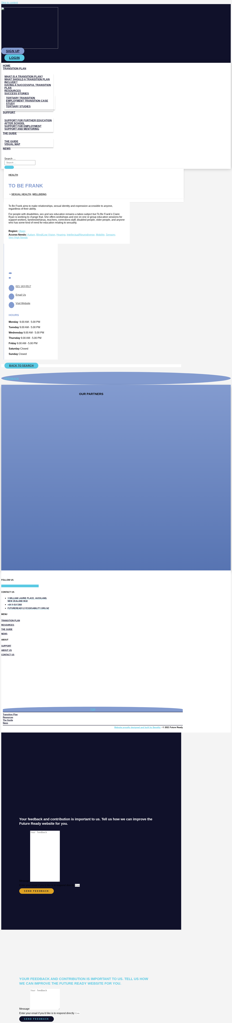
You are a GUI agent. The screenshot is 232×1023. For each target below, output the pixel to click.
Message (24, 880)
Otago (22, 231)
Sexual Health (21, 194)
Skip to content (9, 2)
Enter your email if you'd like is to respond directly (47, 885)
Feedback (11, 378)
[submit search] (9, 167)
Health (13, 175)
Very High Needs (18, 237)
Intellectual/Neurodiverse (81, 234)
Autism (31, 234)
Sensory (110, 234)
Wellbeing (39, 194)
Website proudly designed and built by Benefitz (137, 727)
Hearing (61, 234)
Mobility (100, 234)
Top (92, 709)
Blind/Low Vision (45, 234)
